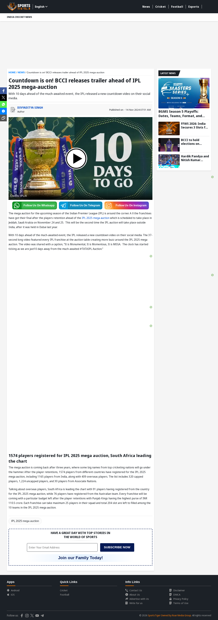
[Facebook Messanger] (3, 111)
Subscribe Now (117, 547)
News (146, 6)
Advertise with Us (139, 598)
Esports (193, 6)
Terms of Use (180, 603)
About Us (134, 594)
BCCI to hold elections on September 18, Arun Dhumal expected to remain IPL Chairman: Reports (195, 141)
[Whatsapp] (3, 104)
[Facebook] (3, 90)
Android (15, 590)
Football (177, 6)
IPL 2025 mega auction (95, 218)
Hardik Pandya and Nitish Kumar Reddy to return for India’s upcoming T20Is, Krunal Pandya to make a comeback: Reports (195, 158)
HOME (12, 72)
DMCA (176, 594)
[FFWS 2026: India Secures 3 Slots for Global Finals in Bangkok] (169, 128)
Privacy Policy (180, 598)
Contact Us (135, 590)
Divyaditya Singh (30, 107)
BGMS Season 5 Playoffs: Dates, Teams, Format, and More (180, 113)
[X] (3, 97)
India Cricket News (19, 17)
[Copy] (3, 118)
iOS (13, 594)
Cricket (160, 6)
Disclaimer (179, 590)
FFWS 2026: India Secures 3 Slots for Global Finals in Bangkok (195, 125)
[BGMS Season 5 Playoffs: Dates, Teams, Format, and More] (183, 93)
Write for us (136, 603)
